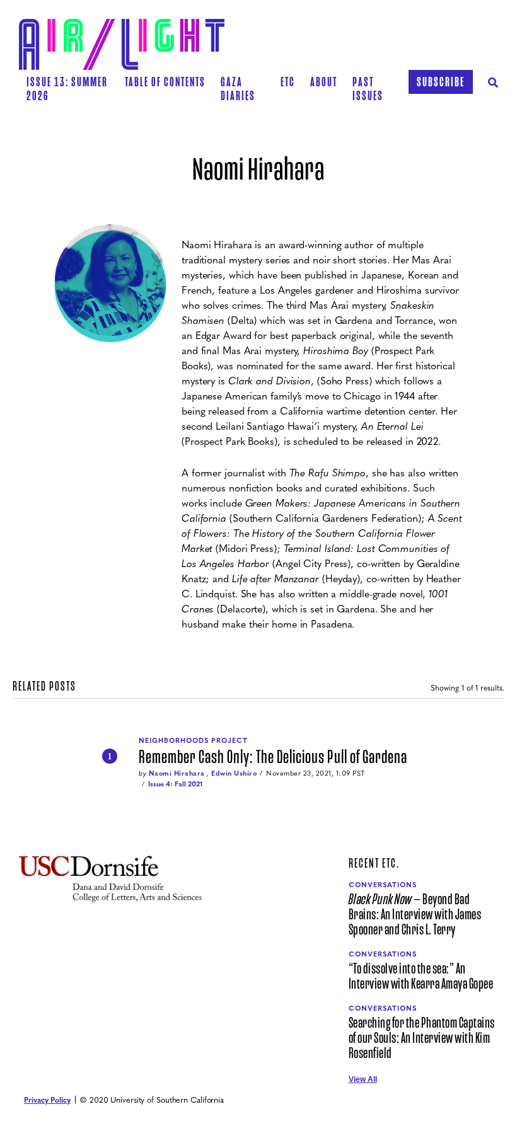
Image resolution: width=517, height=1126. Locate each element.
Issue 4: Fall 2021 (175, 783)
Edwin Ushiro (234, 772)
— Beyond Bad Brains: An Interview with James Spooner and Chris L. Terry (415, 915)
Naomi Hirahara (177, 772)
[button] (165, 82)
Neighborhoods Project (193, 740)
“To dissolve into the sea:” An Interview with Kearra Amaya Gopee (421, 977)
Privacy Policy (47, 1099)
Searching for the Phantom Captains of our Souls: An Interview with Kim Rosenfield (422, 1038)
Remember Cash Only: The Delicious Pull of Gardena (273, 757)
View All (363, 1079)
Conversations (383, 884)
